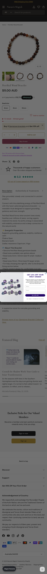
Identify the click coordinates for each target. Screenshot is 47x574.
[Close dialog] (45, 273)
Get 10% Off (35, 295)
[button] (9, 568)
